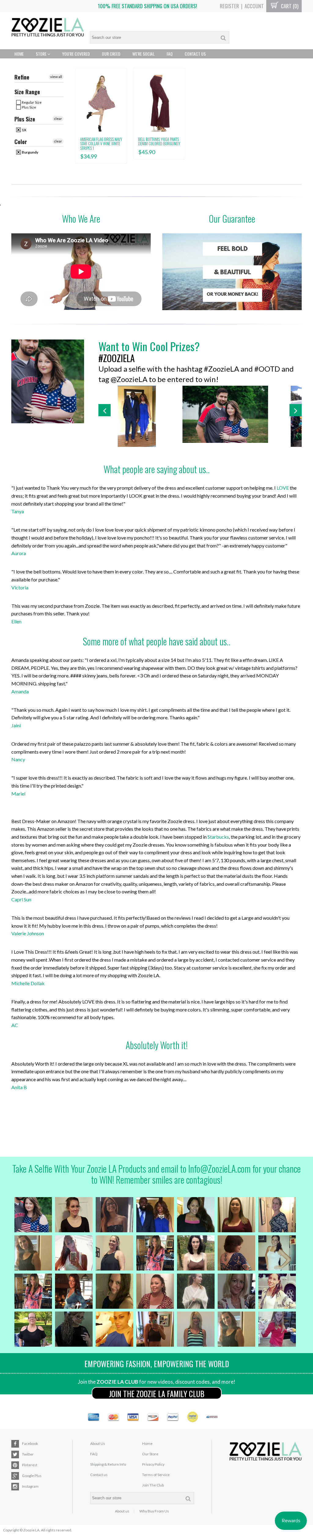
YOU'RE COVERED (76, 53)
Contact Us (195, 53)
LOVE (283, 488)
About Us (97, 1443)
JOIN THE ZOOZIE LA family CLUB (156, 1393)
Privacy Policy (153, 1464)
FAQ (170, 53)
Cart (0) (289, 6)
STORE (41, 53)
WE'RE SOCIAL (143, 53)
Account (254, 6)
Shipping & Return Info (108, 1464)
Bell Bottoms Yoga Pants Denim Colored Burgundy (159, 141)
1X (23, 130)
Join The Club (153, 1485)
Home (19, 53)
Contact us (99, 1474)
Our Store (150, 1454)
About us (122, 1511)
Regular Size (31, 102)
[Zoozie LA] (47, 28)
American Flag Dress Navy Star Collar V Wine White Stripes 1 (101, 143)
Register (229, 6)
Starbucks (218, 837)
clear (58, 118)
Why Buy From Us (154, 1511)
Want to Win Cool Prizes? (149, 346)
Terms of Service (156, 1474)
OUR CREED (111, 53)
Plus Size (28, 107)
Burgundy (29, 152)
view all (56, 76)
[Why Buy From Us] (232, 271)
